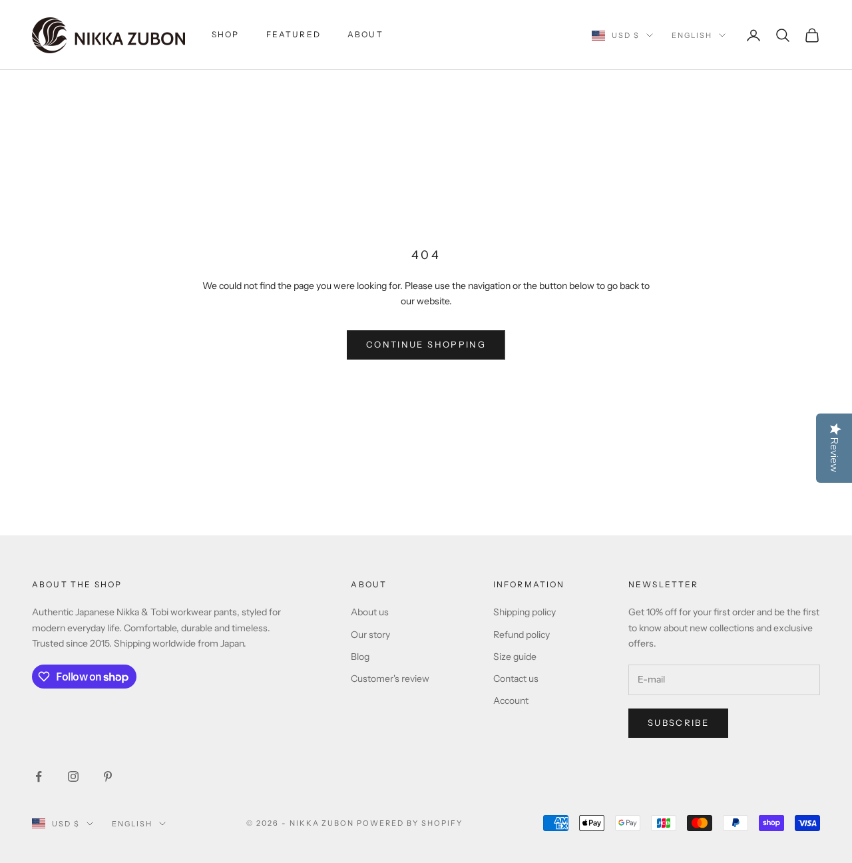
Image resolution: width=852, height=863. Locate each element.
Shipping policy (524, 612)
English (692, 35)
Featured (293, 34)
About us (370, 612)
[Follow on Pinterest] (107, 776)
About (365, 34)
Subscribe (678, 722)
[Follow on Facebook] (38, 776)
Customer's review (390, 679)
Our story (370, 635)
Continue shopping (426, 344)
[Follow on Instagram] (73, 776)
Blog (360, 657)
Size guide (514, 657)
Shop (226, 34)
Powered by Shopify (410, 823)
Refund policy (521, 635)
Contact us (515, 679)
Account (511, 701)
